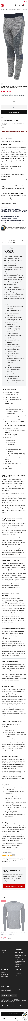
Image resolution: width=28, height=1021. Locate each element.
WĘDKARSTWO (4, 9)
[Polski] (24, 1)
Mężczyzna (25, 9)
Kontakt (2, 957)
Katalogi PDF (3, 950)
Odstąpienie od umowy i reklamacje (20, 962)
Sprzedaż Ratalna (18, 964)
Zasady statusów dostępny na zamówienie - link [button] (14, 131)
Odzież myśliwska (18, 978)
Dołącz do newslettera (9, 995)
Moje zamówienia (4, 974)
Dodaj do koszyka (14, 112)
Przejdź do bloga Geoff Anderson (14, 886)
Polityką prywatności (9, 1001)
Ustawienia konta (4, 976)
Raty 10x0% (17, 957)
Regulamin (16, 999)
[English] (26, 1)
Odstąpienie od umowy (6, 168)
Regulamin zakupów (19, 952)
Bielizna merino (17, 9)
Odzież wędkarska (18, 975)
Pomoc (20, 141)
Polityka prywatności (19, 959)
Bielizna (11, 9)
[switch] (25, 1019)
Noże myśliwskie (18, 980)
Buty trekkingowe (18, 973)
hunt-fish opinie (4, 952)
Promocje (17, 966)
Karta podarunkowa (19, 982)
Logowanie (3, 972)
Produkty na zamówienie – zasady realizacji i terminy (20, 954)
